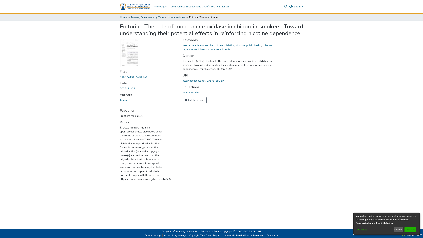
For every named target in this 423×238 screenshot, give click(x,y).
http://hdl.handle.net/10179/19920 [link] (203, 81)
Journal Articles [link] (176, 17)
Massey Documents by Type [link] (147, 17)
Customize (361, 229)
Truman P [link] (125, 100)
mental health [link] (191, 45)
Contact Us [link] (272, 235)
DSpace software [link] (211, 231)
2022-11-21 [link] (127, 88)
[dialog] (387, 224)
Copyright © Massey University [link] (179, 231)
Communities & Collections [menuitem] (186, 6)
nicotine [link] (240, 45)
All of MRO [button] (208, 6)
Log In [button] (298, 6)
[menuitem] (210, 7)
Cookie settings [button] (153, 235)
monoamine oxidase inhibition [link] (217, 45)
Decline (398, 229)
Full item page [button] (195, 100)
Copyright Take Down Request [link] (205, 235)
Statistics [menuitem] (224, 6)
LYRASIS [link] (256, 231)
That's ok (410, 229)
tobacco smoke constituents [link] (214, 49)
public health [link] (253, 45)
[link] (134, 77)
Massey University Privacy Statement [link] (244, 235)
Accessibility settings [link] (175, 235)
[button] (135, 6)
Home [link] (123, 17)
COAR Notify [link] (414, 235)
